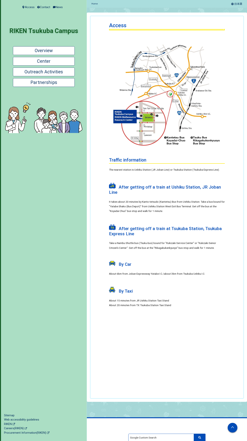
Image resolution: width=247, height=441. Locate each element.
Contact (45, 7)
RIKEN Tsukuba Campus (43, 31)
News (59, 7)
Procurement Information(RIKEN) (25, 432)
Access (30, 7)
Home (94, 3)
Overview (44, 50)
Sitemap (9, 415)
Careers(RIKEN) (14, 428)
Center (44, 61)
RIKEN (8, 424)
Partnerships (43, 82)
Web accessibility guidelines (21, 419)
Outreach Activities (44, 71)
